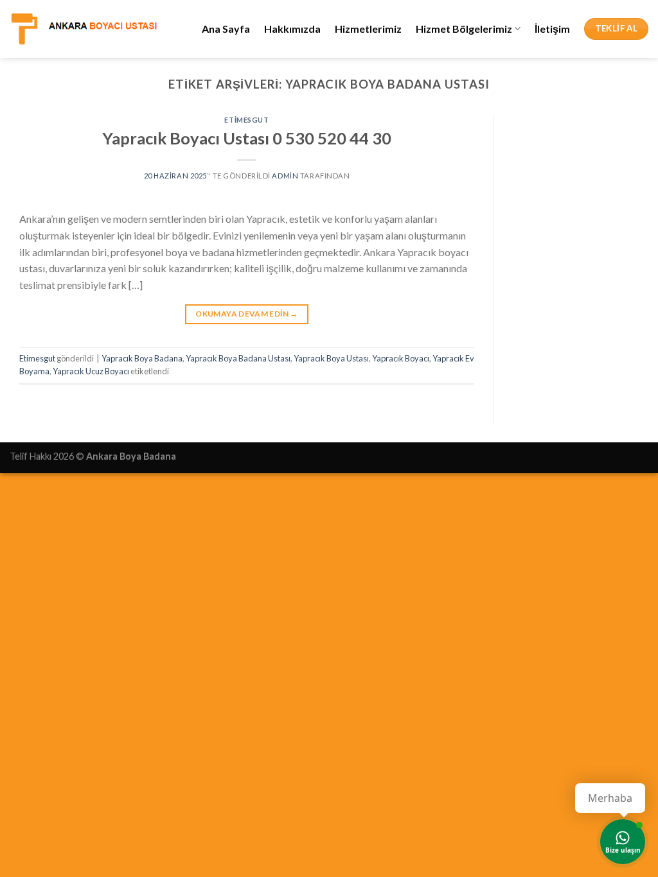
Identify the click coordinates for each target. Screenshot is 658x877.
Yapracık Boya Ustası (331, 358)
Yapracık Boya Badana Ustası (238, 358)
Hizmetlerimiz (368, 28)
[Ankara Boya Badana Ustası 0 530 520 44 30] (83, 28)
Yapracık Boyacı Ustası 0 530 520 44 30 (246, 138)
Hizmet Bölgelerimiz (464, 28)
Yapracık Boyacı (400, 358)
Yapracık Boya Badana (142, 358)
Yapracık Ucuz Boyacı (91, 371)
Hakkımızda (292, 28)
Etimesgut (246, 120)
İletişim (552, 28)
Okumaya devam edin (246, 313)
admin (285, 175)
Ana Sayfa (226, 28)
